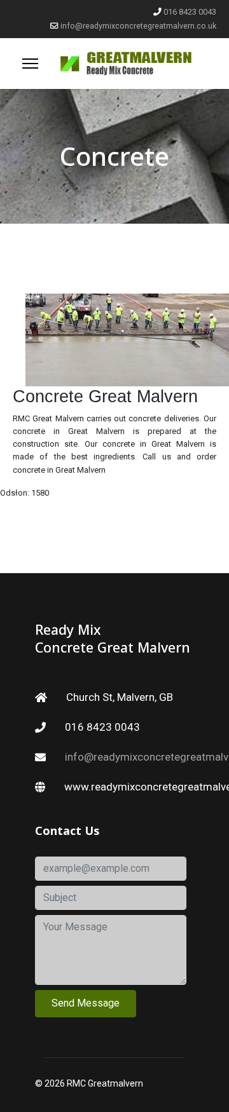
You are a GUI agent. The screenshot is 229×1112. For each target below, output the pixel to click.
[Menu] (30, 63)
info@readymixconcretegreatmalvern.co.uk (138, 26)
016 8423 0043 (189, 12)
